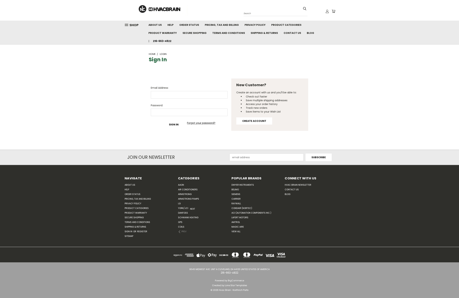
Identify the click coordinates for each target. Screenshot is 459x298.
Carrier (236, 198)
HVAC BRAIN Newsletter (298, 184)
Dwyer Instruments (242, 184)
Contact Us (292, 33)
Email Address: (160, 88)
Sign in (129, 231)
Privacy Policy (255, 25)
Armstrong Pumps (188, 198)
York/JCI (183, 208)
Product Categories (286, 25)
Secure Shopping (195, 33)
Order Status (189, 25)
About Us (155, 25)
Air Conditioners (188, 189)
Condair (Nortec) (241, 208)
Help (170, 25)
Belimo (235, 189)
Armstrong (185, 194)
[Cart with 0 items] (333, 11)
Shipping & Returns (264, 33)
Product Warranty (162, 33)
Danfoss (183, 212)
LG (179, 203)
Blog (310, 33)
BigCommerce (236, 280)
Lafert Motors (239, 217)
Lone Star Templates (236, 285)
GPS (180, 222)
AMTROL (235, 222)
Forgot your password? (201, 123)
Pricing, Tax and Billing (222, 25)
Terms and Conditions (228, 33)
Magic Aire (237, 226)
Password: (157, 105)
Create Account (254, 121)
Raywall (236, 203)
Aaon (181, 184)
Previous (453, 286)
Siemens (235, 194)
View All (235, 231)
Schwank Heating (188, 217)
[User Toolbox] (327, 11)
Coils (181, 226)
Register (142, 231)
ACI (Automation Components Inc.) (251, 212)
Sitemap (129, 236)
